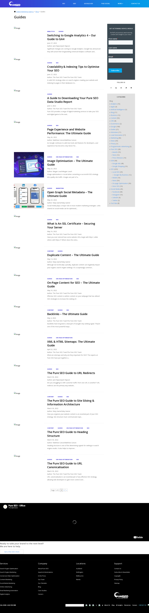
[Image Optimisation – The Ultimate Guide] (29, 167)
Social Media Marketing (7, 583)
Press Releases (117, 158)
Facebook (115, 192)
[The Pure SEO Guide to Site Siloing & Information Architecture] (29, 407)
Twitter (114, 200)
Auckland (79, 569)
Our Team (41, 579)
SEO (63, 3)
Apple (113, 107)
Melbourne (79, 576)
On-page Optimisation (64, 157)
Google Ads (88, 3)
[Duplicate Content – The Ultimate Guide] (29, 259)
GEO (74, 3)
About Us (107, 605)
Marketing (60, 188)
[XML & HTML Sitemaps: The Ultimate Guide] (29, 348)
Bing (112, 112)
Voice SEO (116, 186)
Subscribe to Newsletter (122, 572)
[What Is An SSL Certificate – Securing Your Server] (29, 230)
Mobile (114, 178)
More (120, 3)
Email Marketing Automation (9, 590)
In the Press (42, 576)
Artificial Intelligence (118, 109)
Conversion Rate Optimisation (9, 576)
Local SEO (116, 172)
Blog (37, 12)
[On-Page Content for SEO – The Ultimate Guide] (29, 289)
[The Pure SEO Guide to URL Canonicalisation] (29, 469)
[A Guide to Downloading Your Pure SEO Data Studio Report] (29, 104)
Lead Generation (117, 135)
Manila (78, 579)
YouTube (114, 203)
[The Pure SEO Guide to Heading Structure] (29, 438)
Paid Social (105, 3)
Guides (61, 31)
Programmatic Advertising (120, 146)
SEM (112, 161)
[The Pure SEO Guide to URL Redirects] (29, 377)
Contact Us (135, 3)
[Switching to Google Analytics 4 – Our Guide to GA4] (29, 41)
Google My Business (121, 175)
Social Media (115, 189)
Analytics (51, 31)
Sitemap (117, 583)
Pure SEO (114, 149)
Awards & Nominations (45, 572)
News (113, 141)
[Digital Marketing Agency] (14, 4)
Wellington (79, 572)
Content (50, 251)
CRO (112, 121)
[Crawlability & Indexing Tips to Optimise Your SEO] (29, 73)
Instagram (116, 195)
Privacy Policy (118, 579)
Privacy (113, 144)
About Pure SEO (43, 569)
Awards (115, 152)
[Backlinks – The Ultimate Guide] (29, 318)
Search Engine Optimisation (9, 569)
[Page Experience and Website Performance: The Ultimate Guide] (29, 135)
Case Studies (42, 590)
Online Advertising (6, 587)
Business (114, 115)
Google (113, 127)
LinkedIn (115, 198)
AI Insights (119, 605)
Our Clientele (42, 583)
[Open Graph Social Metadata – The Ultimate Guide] (29, 198)
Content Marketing (6, 579)
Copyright (117, 576)
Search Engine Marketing (8, 572)
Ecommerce (115, 124)
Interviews (114, 132)
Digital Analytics (5, 594)
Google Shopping (118, 166)
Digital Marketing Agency (25, 12)
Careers (40, 594)
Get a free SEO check (11, 552)
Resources (127, 605)
